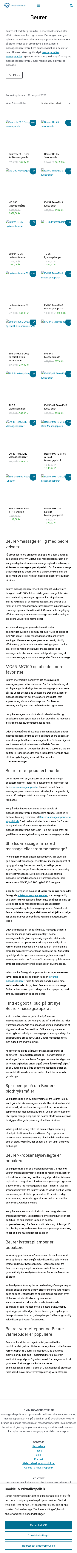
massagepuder (14, 56)
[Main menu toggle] (38, 5)
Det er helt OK (38, 1525)
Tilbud (38, 1450)
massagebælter (50, 52)
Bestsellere (39, 1446)
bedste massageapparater (23, 786)
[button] (71, 5)
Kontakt (38, 1459)
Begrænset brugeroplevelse (38, 1545)
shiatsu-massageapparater (32, 895)
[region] (38, 1518)
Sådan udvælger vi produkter (38, 1463)
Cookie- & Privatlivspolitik (38, 1467)
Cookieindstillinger (38, 1535)
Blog (38, 1454)
